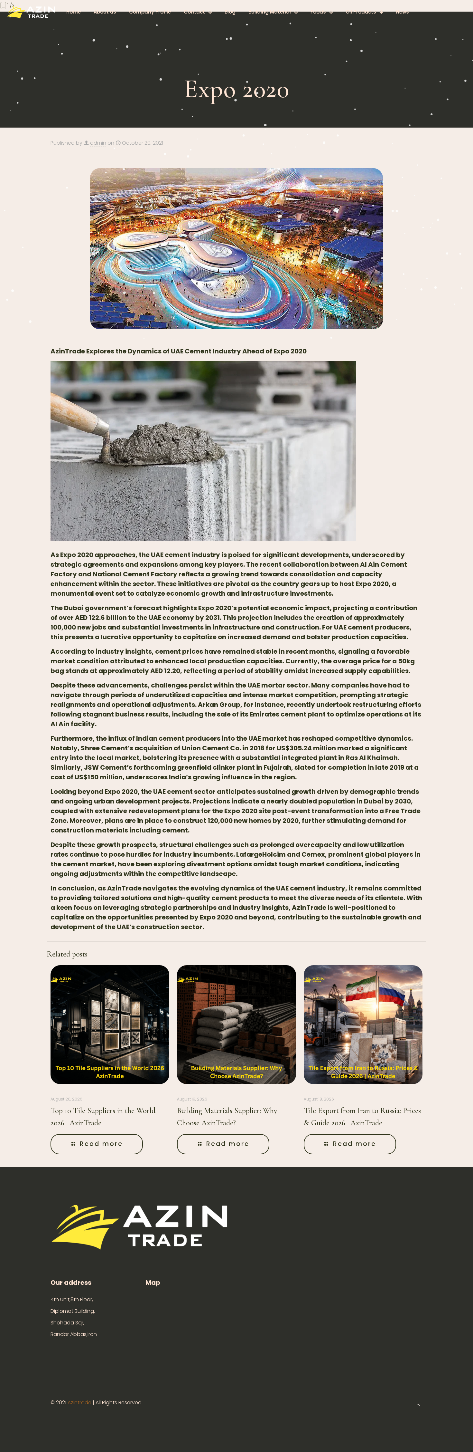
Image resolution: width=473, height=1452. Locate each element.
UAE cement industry (185, 554)
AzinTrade (124, 888)
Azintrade (80, 1402)
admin (98, 143)
